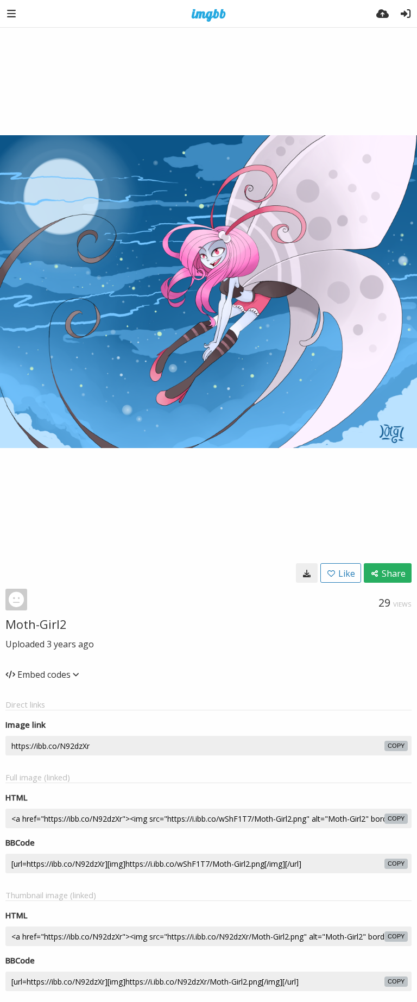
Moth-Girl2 (36, 624)
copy (396, 745)
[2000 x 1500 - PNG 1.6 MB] (307, 573)
